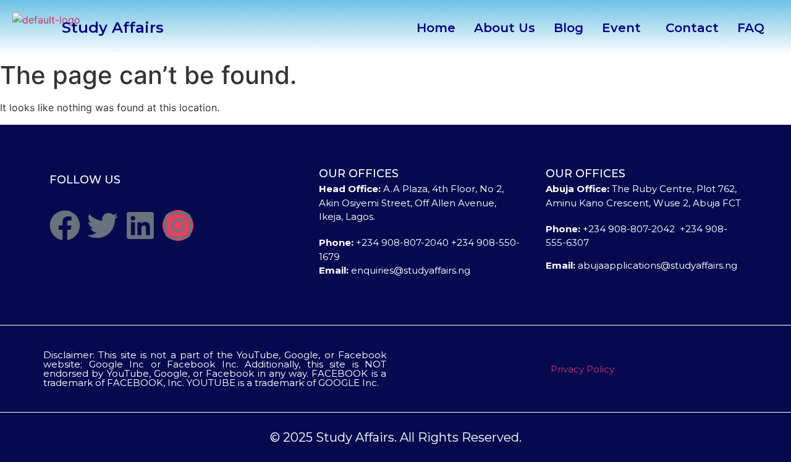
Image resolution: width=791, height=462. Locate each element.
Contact (692, 27)
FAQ (750, 27)
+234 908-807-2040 (402, 242)
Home (436, 27)
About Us (504, 27)
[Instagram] (178, 225)
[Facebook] (64, 225)
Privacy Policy (582, 369)
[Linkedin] (140, 225)
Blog (568, 27)
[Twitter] (102, 225)
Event (621, 27)
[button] (624, 27)
